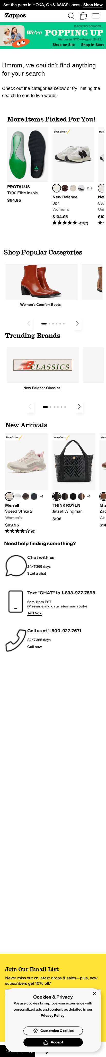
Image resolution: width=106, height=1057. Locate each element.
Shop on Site (63, 45)
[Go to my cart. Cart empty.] (83, 16)
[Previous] (28, 323)
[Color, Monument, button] (34, 496)
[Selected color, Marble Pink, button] (9, 496)
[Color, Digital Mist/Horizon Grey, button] (81, 188)
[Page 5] (60, 323)
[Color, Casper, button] (17, 496)
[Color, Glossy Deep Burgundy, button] (73, 496)
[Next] (77, 323)
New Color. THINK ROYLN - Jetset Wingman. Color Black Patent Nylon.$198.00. (74, 477)
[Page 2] (49, 323)
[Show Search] (71, 16)
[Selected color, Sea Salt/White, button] (56, 188)
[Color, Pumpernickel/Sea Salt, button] (65, 188)
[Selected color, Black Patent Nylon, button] (56, 496)
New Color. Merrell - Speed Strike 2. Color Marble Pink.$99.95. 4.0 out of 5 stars (26, 483)
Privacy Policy (53, 1015)
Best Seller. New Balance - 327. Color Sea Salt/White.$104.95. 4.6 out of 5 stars (73, 176)
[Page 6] (64, 323)
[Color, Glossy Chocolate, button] (65, 496)
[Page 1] (44, 323)
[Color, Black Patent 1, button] (81, 496)
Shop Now (93, 4)
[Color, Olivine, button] (26, 496)
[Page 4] (56, 323)
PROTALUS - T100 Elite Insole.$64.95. (27, 165)
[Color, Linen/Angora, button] (73, 188)
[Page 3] (53, 323)
